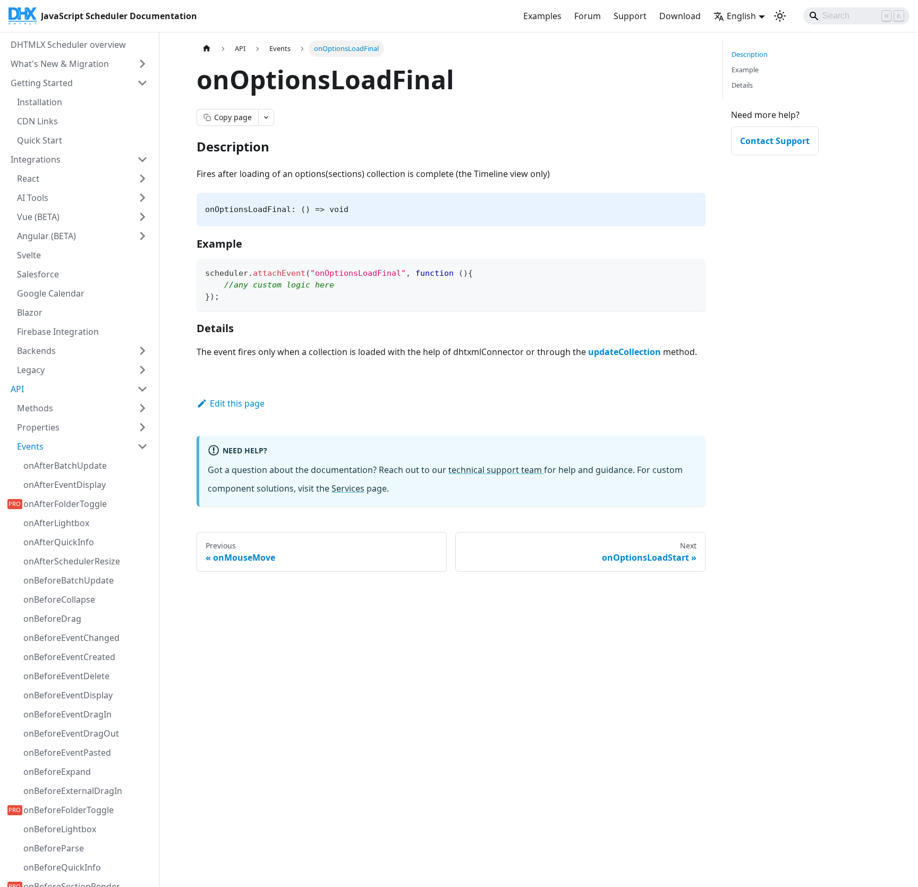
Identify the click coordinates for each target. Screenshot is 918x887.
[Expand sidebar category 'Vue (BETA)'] (142, 216)
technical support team (496, 470)
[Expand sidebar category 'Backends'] (142, 350)
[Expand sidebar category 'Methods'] (142, 408)
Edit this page (237, 403)
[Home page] (207, 48)
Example (745, 69)
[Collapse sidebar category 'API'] (142, 389)
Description (750, 54)
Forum (587, 16)
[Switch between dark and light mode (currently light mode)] (779, 15)
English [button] (741, 16)
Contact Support (775, 141)
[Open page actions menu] (266, 117)
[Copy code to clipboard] (692, 272)
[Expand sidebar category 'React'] (142, 178)
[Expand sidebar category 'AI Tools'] (142, 197)
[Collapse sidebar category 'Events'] (142, 446)
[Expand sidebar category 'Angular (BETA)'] (142, 235)
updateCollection (624, 352)
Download (680, 16)
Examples (542, 16)
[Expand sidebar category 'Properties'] (142, 427)
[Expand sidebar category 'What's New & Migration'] (142, 63)
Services (348, 488)
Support (630, 16)
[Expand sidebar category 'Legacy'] (142, 369)
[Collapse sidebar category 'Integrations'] (142, 159)
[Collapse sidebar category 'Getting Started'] (142, 82)
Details (742, 85)
